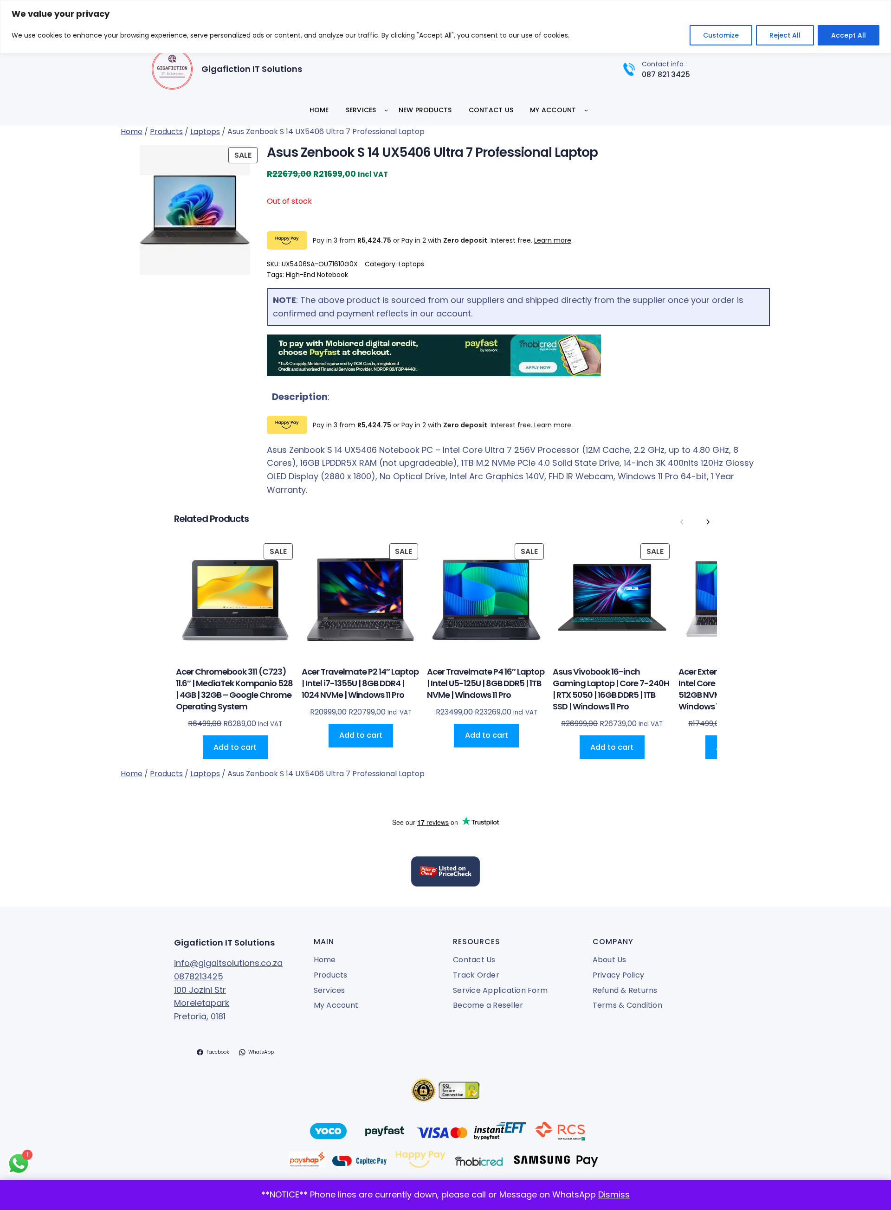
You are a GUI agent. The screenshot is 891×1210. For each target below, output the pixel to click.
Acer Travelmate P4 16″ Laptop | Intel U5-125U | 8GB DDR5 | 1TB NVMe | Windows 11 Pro (485, 683)
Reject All (785, 35)
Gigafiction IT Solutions (251, 69)
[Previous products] (682, 522)
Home (131, 131)
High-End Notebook (317, 274)
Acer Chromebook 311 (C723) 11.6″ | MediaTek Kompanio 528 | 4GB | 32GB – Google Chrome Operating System (234, 689)
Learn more (552, 240)
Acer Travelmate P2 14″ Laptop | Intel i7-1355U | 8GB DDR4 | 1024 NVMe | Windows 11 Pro (360, 683)
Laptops (205, 131)
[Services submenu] (386, 110)
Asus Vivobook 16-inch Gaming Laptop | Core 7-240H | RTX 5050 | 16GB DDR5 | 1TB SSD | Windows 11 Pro (611, 689)
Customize (721, 35)
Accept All (848, 35)
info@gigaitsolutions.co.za (228, 963)
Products (166, 131)
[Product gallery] (190, 210)
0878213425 (198, 976)
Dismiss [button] (614, 1194)
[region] (445, 26)
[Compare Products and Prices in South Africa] (445, 873)
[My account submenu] (586, 110)
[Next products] (707, 522)
